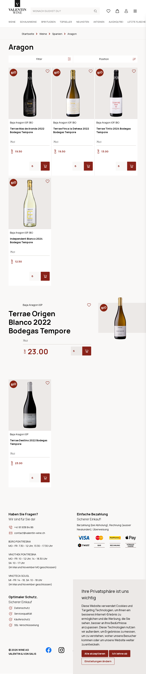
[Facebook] (48, 650)
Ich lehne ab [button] (119, 653)
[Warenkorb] (117, 11)
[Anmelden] (126, 11)
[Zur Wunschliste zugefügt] (47, 71)
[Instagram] (61, 650)
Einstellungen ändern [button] (98, 661)
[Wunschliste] (108, 11)
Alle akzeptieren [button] (95, 653)
